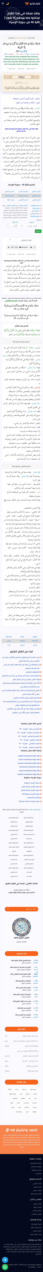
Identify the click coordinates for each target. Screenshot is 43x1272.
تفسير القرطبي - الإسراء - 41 (29, 743)
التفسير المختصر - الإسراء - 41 (29, 736)
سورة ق (27, 1107)
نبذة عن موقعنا (36, 1170)
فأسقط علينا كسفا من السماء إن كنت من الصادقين (21, 675)
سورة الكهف (12, 1094)
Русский (35, 641)
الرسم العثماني (34, 213)
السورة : (32, 222)
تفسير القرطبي (23, 200)
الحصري (14, 851)
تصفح (38, 231)
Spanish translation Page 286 (29, 774)
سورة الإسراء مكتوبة (20, 38)
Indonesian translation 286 (29, 766)
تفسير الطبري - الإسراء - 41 (30, 739)
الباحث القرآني (37, 1183)
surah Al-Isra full (33, 797)
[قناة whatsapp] (5, 1267)
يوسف (35, 1094)
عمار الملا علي (14, 864)
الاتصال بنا (38, 1173)
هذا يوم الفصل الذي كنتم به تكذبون (26, 697)
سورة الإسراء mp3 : (34, 809)
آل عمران (24, 1089)
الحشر (27, 1112)
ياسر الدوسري (14, 876)
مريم (35, 1098)
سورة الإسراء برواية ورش (31, 786)
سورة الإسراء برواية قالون (30, 790)
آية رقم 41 (21, 68)
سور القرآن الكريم (12, 205)
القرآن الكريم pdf (36, 1224)
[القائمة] (3, 3)
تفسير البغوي (36, 195)
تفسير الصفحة (35, 216)
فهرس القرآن (23, 205)
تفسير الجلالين (36, 191)
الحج (29, 1098)
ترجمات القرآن (37, 1190)
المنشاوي (29, 851)
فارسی (9, 641)
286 (6, 54)
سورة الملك (19, 1112)
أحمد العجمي (14, 839)
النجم (19, 1107)
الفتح (12, 1103)
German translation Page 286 (29, 763)
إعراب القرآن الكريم (35, 1234)
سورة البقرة (33, 1089)
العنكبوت (14, 1098)
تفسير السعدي (9, 191)
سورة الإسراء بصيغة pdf (31, 794)
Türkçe (22, 636)
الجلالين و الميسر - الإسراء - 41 (28, 732)
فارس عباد (29, 876)
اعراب (9, 645)
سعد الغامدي (14, 826)
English (35, 636)
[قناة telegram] (5, 1260)
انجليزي (22, 645)
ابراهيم (28, 1094)
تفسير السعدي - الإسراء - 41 (29, 747)
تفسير (35, 645)
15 (17, 54)
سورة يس (26, 1103)
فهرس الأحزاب (37, 1210)
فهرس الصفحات (36, 1214)
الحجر (21, 1094)
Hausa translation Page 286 (29, 770)
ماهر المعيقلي (29, 826)
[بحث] (8, 909)
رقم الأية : (15, 222)
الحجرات (35, 1107)
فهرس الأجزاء (37, 1207)
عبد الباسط (29, 839)
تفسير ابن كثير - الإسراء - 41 (29, 728)
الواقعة (34, 1112)
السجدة (35, 1103)
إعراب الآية (10, 200)
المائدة (9, 1089)
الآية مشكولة (35, 205)
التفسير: (37, 108)
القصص (23, 1098)
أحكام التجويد (37, 1231)
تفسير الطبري (36, 200)
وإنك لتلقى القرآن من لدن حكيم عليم (26, 679)
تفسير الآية (36, 208)
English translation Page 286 (29, 755)
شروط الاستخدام (36, 1166)
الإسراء (23, 51)
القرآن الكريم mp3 (36, 1193)
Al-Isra (27, 54)
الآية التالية (11, 68)
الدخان (18, 1103)
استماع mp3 (35, 211)
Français (22, 641)
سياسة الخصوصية (35, 1163)
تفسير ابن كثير (9, 195)
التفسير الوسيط (23, 195)
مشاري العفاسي (29, 864)
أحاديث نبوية (37, 1187)
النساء (16, 1089)
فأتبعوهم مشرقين (33, 672)
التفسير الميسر (23, 191)
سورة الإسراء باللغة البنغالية (29, 801)
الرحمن (13, 1107)
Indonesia (9, 636)
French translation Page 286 (29, 759)
